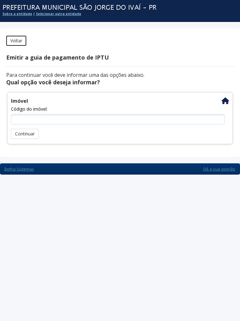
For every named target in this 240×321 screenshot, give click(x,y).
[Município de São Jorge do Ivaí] (117, 8)
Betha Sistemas (19, 169)
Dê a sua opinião (219, 169)
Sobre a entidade (17, 14)
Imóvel (19, 100)
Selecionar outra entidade (58, 14)
